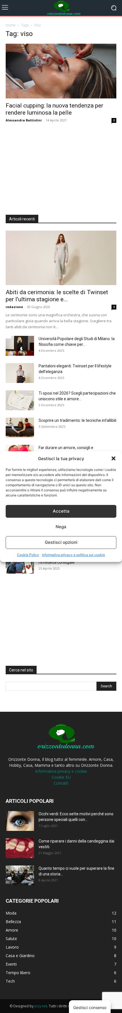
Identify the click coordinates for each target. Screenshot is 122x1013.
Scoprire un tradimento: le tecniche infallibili (77, 420)
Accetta (61, 511)
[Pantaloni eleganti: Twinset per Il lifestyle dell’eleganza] (20, 373)
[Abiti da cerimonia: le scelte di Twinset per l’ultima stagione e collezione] (61, 258)
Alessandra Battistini (24, 120)
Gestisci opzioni (61, 542)
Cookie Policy (28, 555)
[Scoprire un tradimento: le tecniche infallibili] (20, 427)
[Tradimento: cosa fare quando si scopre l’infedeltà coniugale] (20, 564)
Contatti (61, 783)
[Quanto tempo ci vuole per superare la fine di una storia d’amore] (20, 875)
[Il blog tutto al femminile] (61, 7)
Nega (61, 526)
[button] (113, 458)
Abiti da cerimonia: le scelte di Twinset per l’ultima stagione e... (57, 296)
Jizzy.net (40, 1006)
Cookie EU (61, 777)
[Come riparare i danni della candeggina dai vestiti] (20, 848)
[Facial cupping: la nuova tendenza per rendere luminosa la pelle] (61, 71)
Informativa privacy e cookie (61, 771)
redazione (14, 307)
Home (11, 25)
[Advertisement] (48, 167)
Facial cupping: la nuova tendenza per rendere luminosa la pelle (54, 109)
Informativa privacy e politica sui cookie (73, 555)
